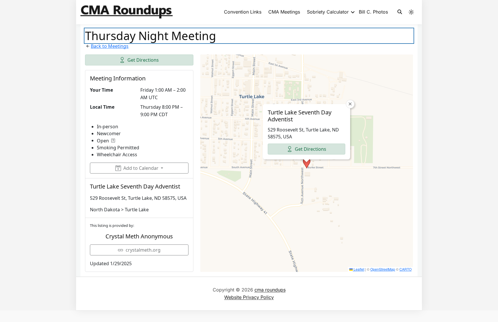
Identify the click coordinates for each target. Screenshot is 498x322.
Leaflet (358, 269)
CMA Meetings (284, 12)
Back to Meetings (110, 46)
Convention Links (242, 12)
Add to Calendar (141, 168)
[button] (306, 163)
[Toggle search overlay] (399, 12)
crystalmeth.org (143, 250)
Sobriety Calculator (328, 12)
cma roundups (270, 290)
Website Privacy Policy (249, 297)
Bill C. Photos (373, 12)
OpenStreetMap (382, 269)
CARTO (405, 269)
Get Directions (143, 60)
